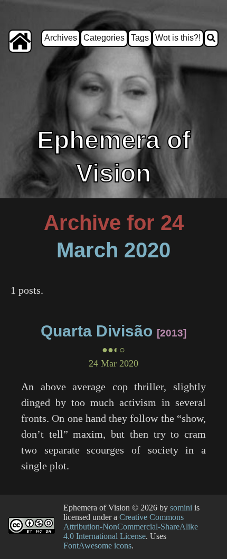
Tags (140, 37)
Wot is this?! (178, 37)
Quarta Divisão (97, 331)
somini (181, 507)
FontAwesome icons (97, 545)
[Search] (211, 38)
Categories (104, 37)
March (87, 250)
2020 (147, 250)
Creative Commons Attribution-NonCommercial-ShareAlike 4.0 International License (130, 527)
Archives (60, 37)
